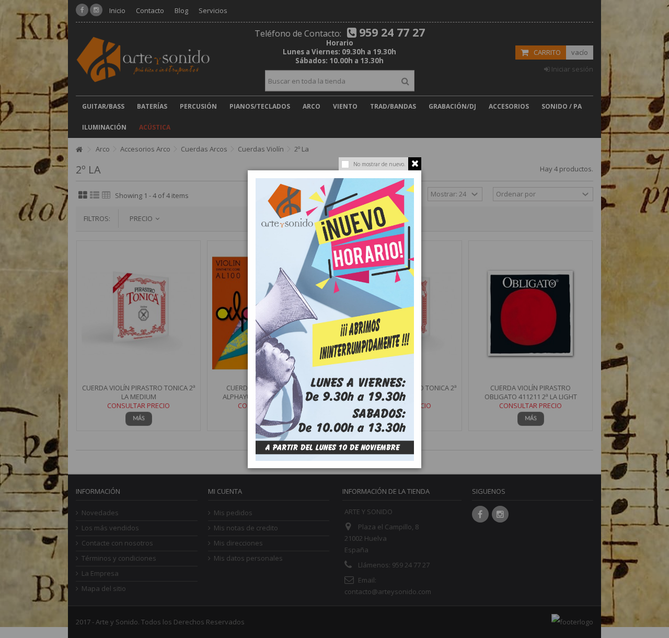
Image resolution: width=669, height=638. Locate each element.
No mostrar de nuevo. (379, 164)
